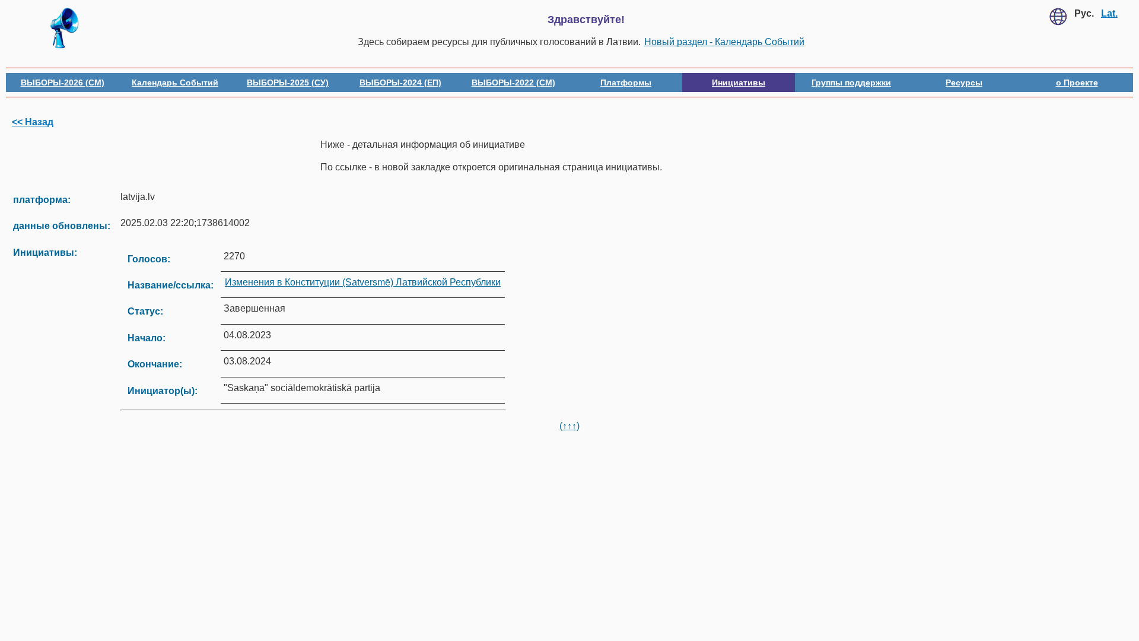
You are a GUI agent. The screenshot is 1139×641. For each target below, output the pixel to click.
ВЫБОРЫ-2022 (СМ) (513, 82)
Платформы (625, 82)
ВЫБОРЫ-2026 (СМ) (62, 82)
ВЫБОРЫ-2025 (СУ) (288, 82)
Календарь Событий (175, 82)
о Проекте (1077, 82)
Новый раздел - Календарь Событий (724, 42)
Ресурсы (964, 82)
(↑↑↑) (569, 426)
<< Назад (32, 122)
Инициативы (738, 82)
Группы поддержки (851, 82)
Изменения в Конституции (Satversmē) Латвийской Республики (363, 282)
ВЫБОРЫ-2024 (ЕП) (400, 82)
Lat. (1109, 13)
